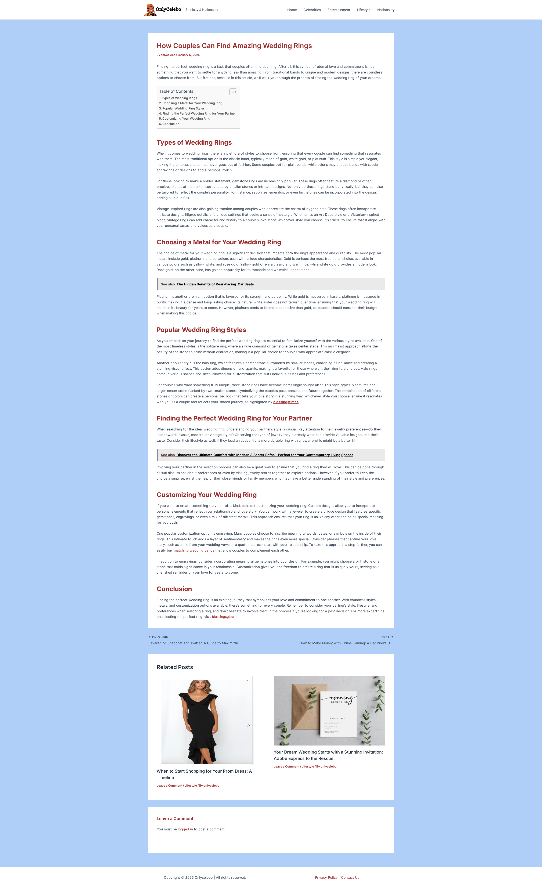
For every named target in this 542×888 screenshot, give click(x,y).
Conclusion (170, 124)
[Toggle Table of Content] (231, 91)
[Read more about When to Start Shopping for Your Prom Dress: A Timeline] (205, 720)
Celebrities (312, 10)
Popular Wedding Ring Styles (183, 108)
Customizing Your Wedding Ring (186, 118)
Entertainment (339, 10)
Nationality (386, 10)
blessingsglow (223, 616)
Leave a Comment (169, 785)
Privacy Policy (326, 877)
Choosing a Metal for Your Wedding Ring (192, 103)
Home (292, 10)
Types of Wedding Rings (179, 98)
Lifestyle (364, 10)
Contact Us (350, 877)
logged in (185, 829)
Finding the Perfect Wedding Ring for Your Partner (199, 113)
